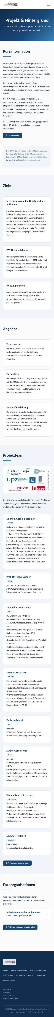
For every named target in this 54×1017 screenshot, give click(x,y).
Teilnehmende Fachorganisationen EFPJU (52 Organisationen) (27, 914)
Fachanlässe (20, 976)
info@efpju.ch (8, 996)
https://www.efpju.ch (11, 999)
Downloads (41, 976)
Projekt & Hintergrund (19, 971)
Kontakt (31, 976)
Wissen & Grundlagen (38, 971)
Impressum (7, 990)
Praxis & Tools (8, 976)
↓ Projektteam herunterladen (17, 863)
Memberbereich (9, 981)
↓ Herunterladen (12, 135)
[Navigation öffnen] (48, 5)
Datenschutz (7, 993)
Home (5, 971)
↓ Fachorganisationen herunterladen (20, 927)
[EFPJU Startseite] (11, 5)
